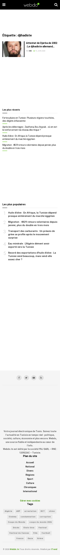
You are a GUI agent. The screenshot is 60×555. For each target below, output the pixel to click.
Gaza (30, 538)
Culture (30, 483)
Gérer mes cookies (30, 500)
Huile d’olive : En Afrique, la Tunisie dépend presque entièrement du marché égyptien (27, 137)
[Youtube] (33, 377)
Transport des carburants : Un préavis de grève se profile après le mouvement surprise (31, 234)
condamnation (28, 517)
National (30, 466)
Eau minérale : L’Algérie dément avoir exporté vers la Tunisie (28, 245)
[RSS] (41, 377)
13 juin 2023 (40, 51)
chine (52, 511)
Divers (30, 470)
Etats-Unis (29, 528)
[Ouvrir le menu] (3, 5)
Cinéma (12, 517)
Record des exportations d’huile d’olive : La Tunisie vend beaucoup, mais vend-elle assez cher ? (32, 256)
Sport (30, 479)
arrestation (30, 511)
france (20, 538)
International (30, 491)
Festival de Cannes (19, 533)
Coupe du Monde (16, 522)
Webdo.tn (14, 549)
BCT (43, 511)
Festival (43, 528)
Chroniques (30, 487)
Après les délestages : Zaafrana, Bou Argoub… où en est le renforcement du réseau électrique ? (29, 128)
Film (35, 533)
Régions (30, 475)
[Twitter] (26, 377)
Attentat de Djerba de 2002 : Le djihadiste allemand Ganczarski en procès (41, 44)
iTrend (54, 549)
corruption (45, 517)
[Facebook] (19, 377)
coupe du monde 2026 (40, 522)
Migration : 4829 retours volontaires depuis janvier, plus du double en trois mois (29, 146)
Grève (40, 538)
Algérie (8, 511)
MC (30, 51)
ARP (18, 511)
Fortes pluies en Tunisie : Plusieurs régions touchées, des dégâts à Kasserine (28, 119)
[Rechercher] (56, 5)
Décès (16, 528)
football (46, 533)
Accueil (30, 462)
